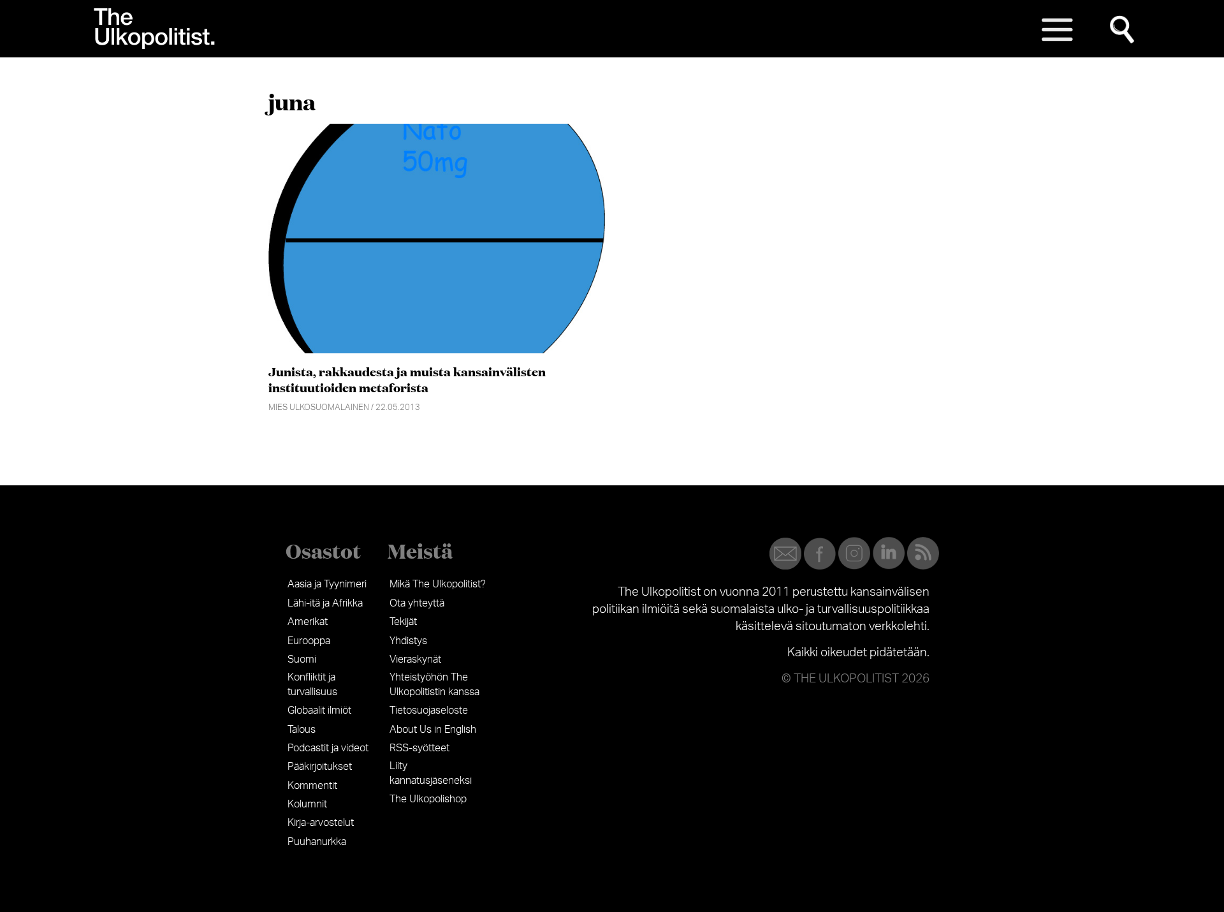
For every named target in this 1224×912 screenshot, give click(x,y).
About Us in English (433, 729)
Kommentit (312, 786)
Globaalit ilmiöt (319, 710)
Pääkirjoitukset (320, 766)
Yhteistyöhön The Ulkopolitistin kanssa (434, 684)
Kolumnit (307, 804)
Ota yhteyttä (417, 603)
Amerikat (308, 622)
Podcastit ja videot (328, 748)
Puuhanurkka (317, 842)
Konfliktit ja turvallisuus (312, 684)
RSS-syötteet (419, 748)
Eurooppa (309, 641)
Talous (302, 729)
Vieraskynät (415, 659)
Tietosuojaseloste (429, 710)
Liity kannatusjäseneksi (431, 773)
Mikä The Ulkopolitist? (438, 584)
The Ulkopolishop (428, 799)
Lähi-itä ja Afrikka (325, 603)
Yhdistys (408, 641)
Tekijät (403, 622)
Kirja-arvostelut (321, 823)
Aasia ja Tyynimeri (327, 584)
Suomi (302, 659)
